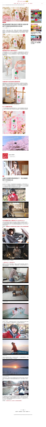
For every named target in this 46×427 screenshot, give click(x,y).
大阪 (21, 3)
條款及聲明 (27, 411)
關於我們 (17, 411)
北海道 (24, 3)
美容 (5, 22)
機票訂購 (31, 3)
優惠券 (18, 3)
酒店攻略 (15, 3)
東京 (19, 3)
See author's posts (12, 156)
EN (29, 411)
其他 (26, 3)
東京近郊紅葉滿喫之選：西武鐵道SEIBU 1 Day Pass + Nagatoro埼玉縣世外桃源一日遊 (36, 33)
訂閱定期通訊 (20, 411)
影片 (15, 218)
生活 (3, 22)
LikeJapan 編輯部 (11, 154)
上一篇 (16, 404)
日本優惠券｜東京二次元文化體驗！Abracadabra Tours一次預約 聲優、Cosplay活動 (36, 43)
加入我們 (24, 411)
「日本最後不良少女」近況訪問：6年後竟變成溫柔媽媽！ (14, 400)
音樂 (28, 3)
